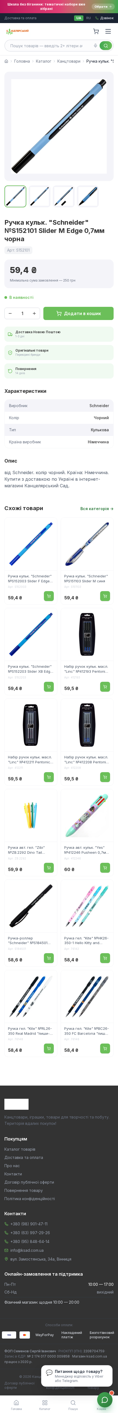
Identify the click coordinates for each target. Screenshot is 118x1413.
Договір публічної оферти (29, 1182)
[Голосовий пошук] (95, 45)
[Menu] (108, 31)
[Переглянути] (49, 525)
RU (88, 18)
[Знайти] (106, 45)
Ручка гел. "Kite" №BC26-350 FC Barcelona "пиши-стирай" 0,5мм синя (86, 1031)
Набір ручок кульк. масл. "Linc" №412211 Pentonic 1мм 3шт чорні (30, 760)
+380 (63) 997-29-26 (30, 1232)
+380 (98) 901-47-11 (28, 1224)
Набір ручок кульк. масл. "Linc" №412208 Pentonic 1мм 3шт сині (86, 760)
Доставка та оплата (20, 18)
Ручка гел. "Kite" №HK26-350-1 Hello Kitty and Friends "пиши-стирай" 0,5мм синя (86, 941)
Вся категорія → (97, 508)
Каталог (43, 61)
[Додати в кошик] (49, 596)
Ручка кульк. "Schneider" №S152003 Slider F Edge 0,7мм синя (30, 579)
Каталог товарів (19, 1149)
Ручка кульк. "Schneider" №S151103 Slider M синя (86, 578)
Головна (22, 61)
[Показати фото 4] (88, 196)
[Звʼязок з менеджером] (105, 1400)
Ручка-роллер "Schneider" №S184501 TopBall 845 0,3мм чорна (30, 941)
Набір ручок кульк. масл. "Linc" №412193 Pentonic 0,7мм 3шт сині (86, 669)
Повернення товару (23, 1190)
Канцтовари (68, 61)
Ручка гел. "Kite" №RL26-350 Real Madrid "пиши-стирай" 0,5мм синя (30, 1031)
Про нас (12, 1165)
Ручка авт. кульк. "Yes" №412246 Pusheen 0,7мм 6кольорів (86, 850)
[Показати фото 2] (39, 196)
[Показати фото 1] (15, 196)
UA (78, 18)
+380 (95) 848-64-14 (29, 1241)
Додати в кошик (82, 313)
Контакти (13, 1174)
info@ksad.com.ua (27, 1250)
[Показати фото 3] (64, 196)
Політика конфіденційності (29, 1198)
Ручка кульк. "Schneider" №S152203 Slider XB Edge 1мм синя (30, 669)
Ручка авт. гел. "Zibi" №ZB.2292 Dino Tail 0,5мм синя (26, 850)
